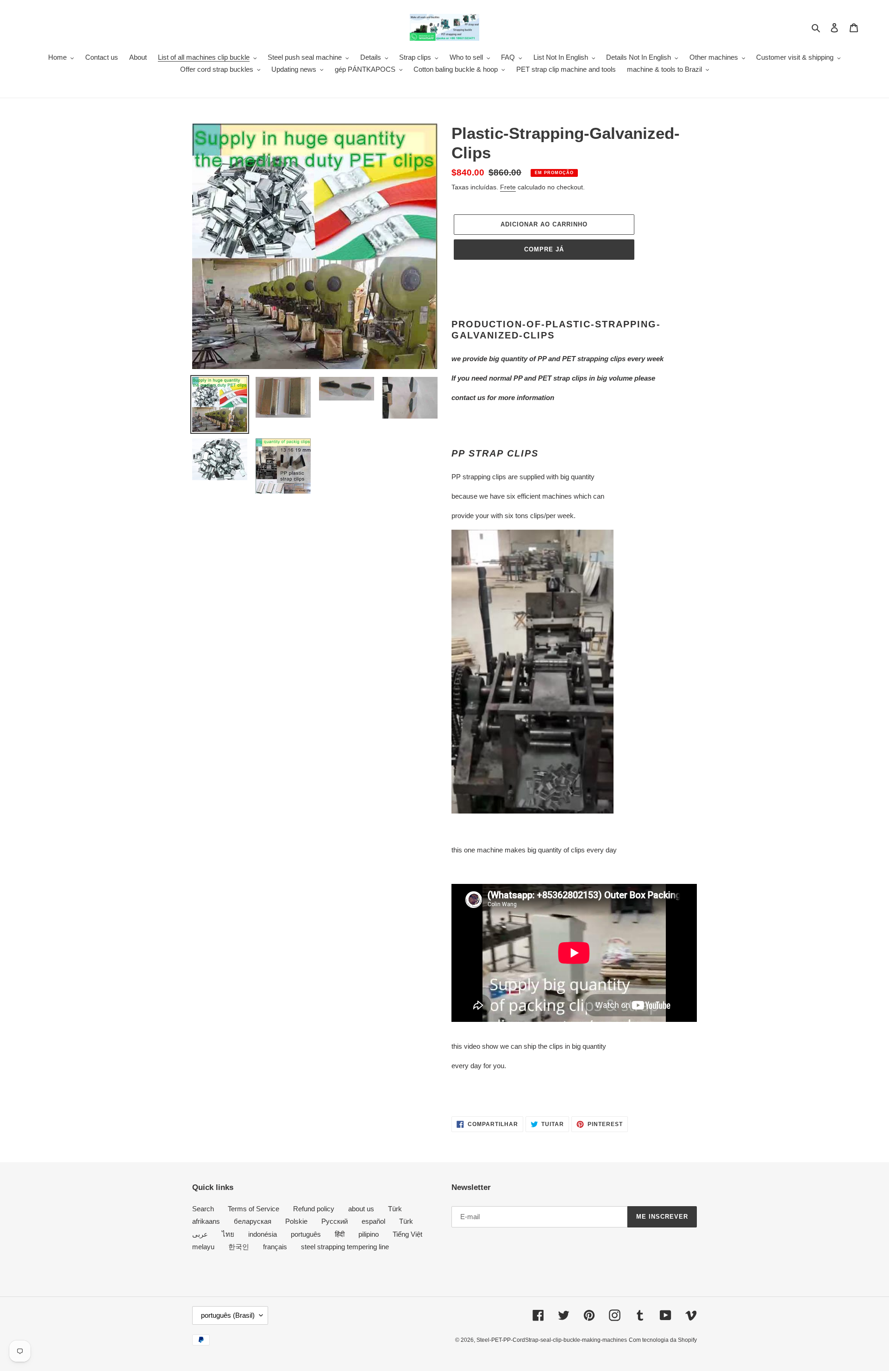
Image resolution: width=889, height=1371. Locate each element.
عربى (200, 1234)
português (306, 1234)
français (275, 1247)
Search (203, 1209)
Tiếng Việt (407, 1234)
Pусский (334, 1221)
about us (361, 1209)
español (373, 1221)
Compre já (544, 249)
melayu (203, 1247)
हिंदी (339, 1234)
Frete (508, 187)
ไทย (228, 1234)
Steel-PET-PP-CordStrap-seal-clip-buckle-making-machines (551, 1340)
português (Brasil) (228, 1315)
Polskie (296, 1221)
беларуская (252, 1221)
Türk (395, 1209)
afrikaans (206, 1221)
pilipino (368, 1234)
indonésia (262, 1234)
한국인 (238, 1247)
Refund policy (313, 1209)
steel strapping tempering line (345, 1247)
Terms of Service (253, 1209)
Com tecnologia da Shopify (663, 1340)
